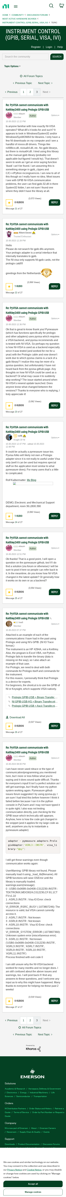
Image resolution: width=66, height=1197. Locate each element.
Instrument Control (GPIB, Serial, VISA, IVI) (25, 22)
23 (16, 412)
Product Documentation (29, 1144)
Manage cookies (33, 1192)
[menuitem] (51, 6)
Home (5, 14)
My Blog (31, 480)
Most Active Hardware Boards (19, 18)
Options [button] (54, 115)
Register (36, 47)
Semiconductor (23, 1096)
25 (16, 598)
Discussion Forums (37, 14)
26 (16, 732)
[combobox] (25, 57)
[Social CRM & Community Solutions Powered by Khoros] (33, 1048)
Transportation (40, 1096)
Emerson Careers (48, 1127)
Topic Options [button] (11, 66)
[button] (9, 203)
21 (16, 208)
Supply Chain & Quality (30, 1131)
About (34, 1127)
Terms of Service (21, 1112)
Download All (17, 717)
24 (16, 522)
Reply (54, 202)
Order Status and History (40, 1108)
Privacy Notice (14, 1169)
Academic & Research (15, 1088)
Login (49, 47)
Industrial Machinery (39, 1092)
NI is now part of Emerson (16, 1127)
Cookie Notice (34, 1169)
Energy (23, 1092)
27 (16, 1007)
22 (16, 292)
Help (60, 47)
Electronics (12, 1092)
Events (47, 1131)
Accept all (33, 1184)
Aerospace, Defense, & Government (44, 1088)
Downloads (10, 1144)
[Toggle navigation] (16, 6)
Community (18, 14)
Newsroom (11, 1131)
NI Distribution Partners (15, 1108)
